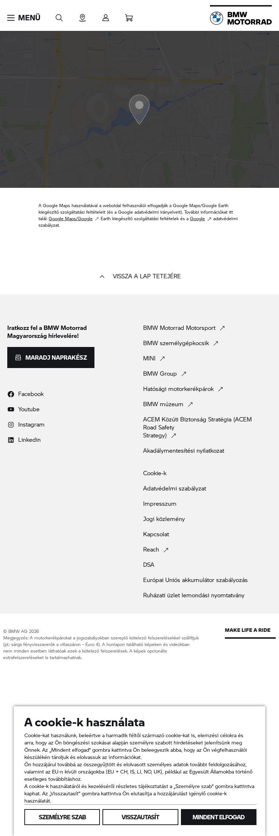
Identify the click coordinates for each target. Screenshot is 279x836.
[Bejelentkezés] (105, 15)
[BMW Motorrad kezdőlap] (241, 18)
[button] (23, 18)
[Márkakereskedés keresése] (82, 15)
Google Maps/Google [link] (71, 218)
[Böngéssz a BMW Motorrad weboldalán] (59, 15)
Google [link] (197, 218)
